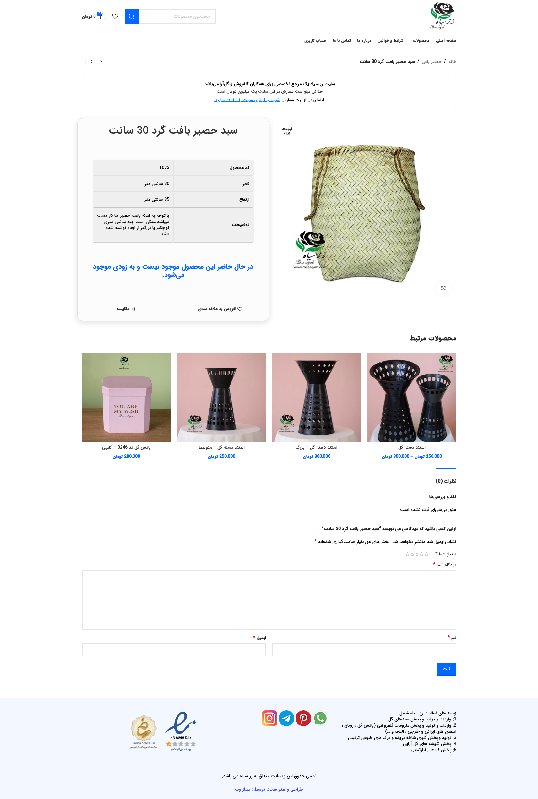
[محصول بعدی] (86, 62)
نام (452, 637)
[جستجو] (132, 16)
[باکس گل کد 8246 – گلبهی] (126, 397)
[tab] (446, 478)
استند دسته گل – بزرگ (316, 447)
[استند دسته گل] (411, 397)
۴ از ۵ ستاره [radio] (412, 554)
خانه (452, 61)
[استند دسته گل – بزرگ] (316, 397)
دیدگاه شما (444, 564)
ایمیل (259, 637)
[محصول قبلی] (101, 62)
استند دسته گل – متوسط (221, 447)
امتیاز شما (445, 554)
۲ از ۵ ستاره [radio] (421, 554)
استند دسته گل (412, 447)
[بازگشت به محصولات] (93, 62)
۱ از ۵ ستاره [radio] (426, 554)
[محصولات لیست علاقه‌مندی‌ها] (115, 16)
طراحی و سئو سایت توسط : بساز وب (269, 789)
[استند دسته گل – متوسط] (221, 397)
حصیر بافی (432, 61)
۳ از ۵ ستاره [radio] (417, 554)
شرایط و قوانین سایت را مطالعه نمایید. (247, 100)
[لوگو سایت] (441, 16)
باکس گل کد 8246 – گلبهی (126, 447)
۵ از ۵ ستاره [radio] (407, 554)
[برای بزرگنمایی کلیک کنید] (443, 288)
